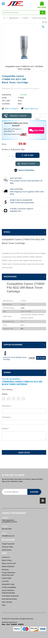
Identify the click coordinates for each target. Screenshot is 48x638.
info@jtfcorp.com (8, 536)
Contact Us (6, 557)
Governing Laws (8, 575)
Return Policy (7, 560)
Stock (37, 115)
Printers (25, 18)
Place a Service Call (8, 563)
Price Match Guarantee (10, 596)
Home (5, 18)
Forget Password (8, 544)
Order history (7, 550)
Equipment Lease (8, 584)
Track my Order (7, 547)
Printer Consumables (40, 18)
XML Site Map (7, 602)
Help (3, 605)
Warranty (5, 569)
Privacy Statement (8, 572)
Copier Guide (6, 578)
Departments (14, 18)
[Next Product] (45, 22)
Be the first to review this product (25, 88)
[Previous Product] (43, 22)
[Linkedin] (43, 501)
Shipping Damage (8, 593)
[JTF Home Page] (15, 3)
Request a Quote (18, 115)
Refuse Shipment (8, 566)
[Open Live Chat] (36, 130)
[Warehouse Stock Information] (44, 115)
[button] (43, 28)
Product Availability (9, 587)
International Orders (9, 599)
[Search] (42, 12)
